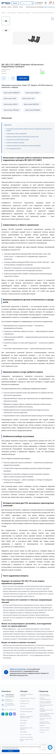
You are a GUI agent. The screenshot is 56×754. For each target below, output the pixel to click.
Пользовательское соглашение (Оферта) (45, 695)
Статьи (21, 7)
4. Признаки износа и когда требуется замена (17, 139)
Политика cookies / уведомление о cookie (45, 722)
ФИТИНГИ (22, 725)
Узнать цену (23, 78)
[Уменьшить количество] (3, 78)
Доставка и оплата (44, 730)
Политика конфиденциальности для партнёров (46, 710)
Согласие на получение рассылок (46, 719)
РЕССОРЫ (22, 714)
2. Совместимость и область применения (16, 133)
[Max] (14, 714)
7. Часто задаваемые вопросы (13, 148)
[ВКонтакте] (10, 714)
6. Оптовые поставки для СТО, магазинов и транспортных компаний (23, 145)
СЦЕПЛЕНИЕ (23, 723)
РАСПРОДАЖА (23, 720)
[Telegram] (2, 714)
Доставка (3, 7)
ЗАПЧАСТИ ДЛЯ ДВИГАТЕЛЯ (27, 709)
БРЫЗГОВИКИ (23, 732)
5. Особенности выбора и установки (15, 142)
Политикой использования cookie (10, 748)
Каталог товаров (11, 12)
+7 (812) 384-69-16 (9, 695)
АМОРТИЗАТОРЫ (24, 703)
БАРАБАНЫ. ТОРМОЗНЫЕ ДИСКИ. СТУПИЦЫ (26, 717)
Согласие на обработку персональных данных (45, 702)
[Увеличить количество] (13, 78)
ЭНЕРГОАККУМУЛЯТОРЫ (26, 711)
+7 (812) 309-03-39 (9, 696)
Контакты (15, 7)
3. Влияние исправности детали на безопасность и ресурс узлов (22, 136)
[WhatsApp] (6, 714)
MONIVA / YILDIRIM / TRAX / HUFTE (27, 740)
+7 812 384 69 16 (39, 2)
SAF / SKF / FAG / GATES (26, 734)
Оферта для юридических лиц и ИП (46, 705)
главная (3, 12)
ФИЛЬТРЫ (22, 706)
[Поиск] (32, 3)
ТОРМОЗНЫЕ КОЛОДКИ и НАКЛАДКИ (26, 695)
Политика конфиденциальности (45, 698)
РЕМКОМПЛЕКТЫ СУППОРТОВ (23, 12)
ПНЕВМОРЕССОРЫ (24, 701)
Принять (10, 751)
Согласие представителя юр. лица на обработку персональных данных (47, 715)
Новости (9, 7)
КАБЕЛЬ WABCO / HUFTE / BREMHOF (26, 728)
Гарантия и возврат (45, 727)
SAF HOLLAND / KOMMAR (26, 737)
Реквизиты (42, 725)
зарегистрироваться (49, 7)
